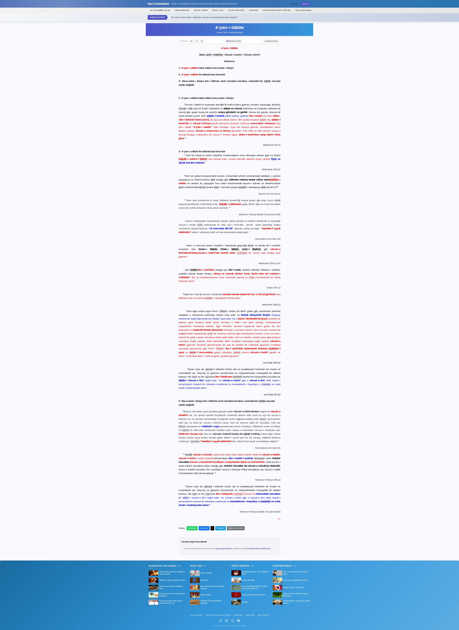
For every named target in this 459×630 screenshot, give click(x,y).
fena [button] (273, 159)
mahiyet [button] (273, 348)
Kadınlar (204, 580)
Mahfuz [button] (256, 249)
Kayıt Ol (305, 4)
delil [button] (213, 179)
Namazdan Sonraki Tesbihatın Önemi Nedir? (172, 573)
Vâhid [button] (222, 311)
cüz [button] (207, 376)
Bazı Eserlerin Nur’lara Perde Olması (212, 587)
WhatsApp (192, 528)
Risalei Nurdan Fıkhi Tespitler (277, 10)
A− (192, 41)
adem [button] (227, 108)
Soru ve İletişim (196, 615)
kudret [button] (237, 352)
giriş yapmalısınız (224, 548)
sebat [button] (246, 433)
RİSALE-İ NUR (218, 10)
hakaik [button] (182, 159)
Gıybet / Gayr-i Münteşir (293, 587)
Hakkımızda (250, 615)
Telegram (220, 528)
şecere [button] (209, 369)
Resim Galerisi (263, 615)
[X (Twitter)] (232, 620)
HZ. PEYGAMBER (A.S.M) (160, 10)
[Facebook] (220, 620)
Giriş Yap (294, 4)
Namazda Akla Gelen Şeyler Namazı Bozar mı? (171, 602)
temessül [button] (259, 458)
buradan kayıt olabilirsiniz (258, 548)
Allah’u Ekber (206, 595)
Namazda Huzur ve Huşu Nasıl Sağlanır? (172, 594)
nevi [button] (194, 376)
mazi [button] (251, 277)
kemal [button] (202, 187)
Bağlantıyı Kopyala (235, 528)
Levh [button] (208, 54)
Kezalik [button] (188, 454)
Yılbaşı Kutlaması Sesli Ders (253, 595)
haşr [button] (216, 187)
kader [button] (193, 269)
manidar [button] (266, 384)
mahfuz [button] (218, 54)
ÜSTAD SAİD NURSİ (236, 10)
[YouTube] (238, 620)
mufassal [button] (242, 252)
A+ (202, 41)
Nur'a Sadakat (158, 4)
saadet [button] (242, 187)
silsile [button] (182, 380)
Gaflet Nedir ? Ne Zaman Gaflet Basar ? (296, 602)
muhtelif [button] (237, 376)
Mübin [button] (213, 249)
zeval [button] (182, 162)
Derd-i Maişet (206, 573)
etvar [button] (251, 245)
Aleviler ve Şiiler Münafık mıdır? (172, 580)
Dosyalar (253, 10)
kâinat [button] (203, 159)
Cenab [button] (182, 108)
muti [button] (209, 333)
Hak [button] (191, 108)
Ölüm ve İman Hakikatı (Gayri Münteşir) (296, 594)
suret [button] (263, 419)
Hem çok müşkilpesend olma (295, 580)
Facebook (204, 528)
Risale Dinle (238, 615)
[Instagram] (226, 620)
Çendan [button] (195, 441)
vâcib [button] (267, 81)
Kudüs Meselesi (248, 580)
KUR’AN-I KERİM (201, 10)
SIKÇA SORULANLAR (303, 10)
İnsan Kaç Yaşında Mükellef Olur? (171, 587)
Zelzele (245, 602)
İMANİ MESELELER (182, 10)
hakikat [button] (274, 179)
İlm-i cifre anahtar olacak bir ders (295, 573)
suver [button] (192, 352)
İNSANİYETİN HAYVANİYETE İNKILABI (211, 602)
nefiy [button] (199, 224)
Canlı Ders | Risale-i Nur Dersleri (218, 615)
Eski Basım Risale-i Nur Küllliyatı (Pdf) (255, 573)
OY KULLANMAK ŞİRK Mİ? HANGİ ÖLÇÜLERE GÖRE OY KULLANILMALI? (254, 587)
